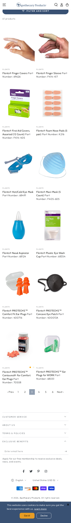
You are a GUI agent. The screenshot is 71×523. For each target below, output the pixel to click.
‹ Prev (10, 391)
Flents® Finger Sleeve (49, 73)
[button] (56, 5)
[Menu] (4, 5)
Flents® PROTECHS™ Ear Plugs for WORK (51, 373)
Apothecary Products (30, 498)
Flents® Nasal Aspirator (15, 253)
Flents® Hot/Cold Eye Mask (18, 191)
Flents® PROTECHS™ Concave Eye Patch (49, 312)
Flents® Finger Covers (15, 73)
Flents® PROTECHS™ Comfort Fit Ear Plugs (15, 312)
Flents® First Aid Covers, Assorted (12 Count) (16, 132)
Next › (60, 391)
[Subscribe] (67, 451)
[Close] (68, 504)
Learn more (40, 508)
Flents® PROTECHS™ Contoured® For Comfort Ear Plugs (16, 375)
